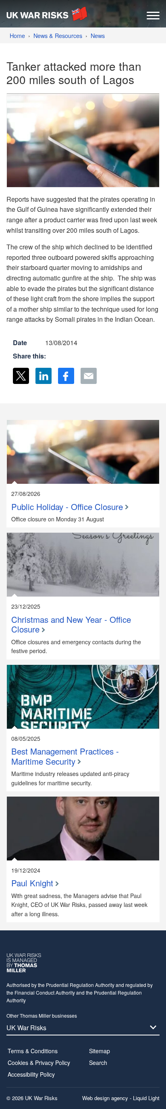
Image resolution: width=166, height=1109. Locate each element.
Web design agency (106, 1098)
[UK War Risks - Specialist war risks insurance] (47, 13)
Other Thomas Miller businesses (41, 1015)
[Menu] (153, 17)
